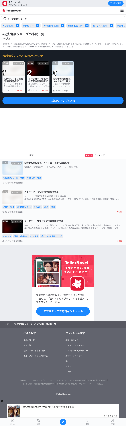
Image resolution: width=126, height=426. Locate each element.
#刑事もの (76, 26)
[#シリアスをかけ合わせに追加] (112, 25)
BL (66, 361)
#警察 (28, 26)
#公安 (8, 26)
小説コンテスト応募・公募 (35, 351)
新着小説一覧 (29, 340)
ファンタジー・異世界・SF (76, 351)
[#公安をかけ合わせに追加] (18, 25)
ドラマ (68, 366)
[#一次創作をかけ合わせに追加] (63, 25)
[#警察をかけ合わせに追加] (38, 25)
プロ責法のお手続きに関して (67, 384)
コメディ (69, 371)
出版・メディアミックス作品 (36, 356)
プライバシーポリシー (87, 384)
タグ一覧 (27, 345)
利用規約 (23, 380)
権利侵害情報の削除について (44, 384)
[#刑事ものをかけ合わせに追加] (87, 25)
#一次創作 (51, 26)
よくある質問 (27, 384)
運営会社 (100, 384)
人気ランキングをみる (63, 100)
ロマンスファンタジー (74, 345)
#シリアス (100, 26)
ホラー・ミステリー (73, 356)
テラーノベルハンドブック (37, 380)
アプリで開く (115, 3)
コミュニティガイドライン (58, 380)
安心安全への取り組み (77, 380)
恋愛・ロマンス (71, 340)
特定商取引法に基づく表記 (97, 380)
